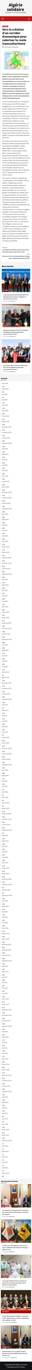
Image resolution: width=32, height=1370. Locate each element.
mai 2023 (4, 596)
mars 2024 (5, 541)
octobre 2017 (6, 955)
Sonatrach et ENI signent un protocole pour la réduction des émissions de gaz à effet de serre (15, 1247)
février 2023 (5, 612)
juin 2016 (4, 1042)
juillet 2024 (5, 519)
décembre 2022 (6, 623)
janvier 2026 (5, 421)
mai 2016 (4, 1048)
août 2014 (5, 1146)
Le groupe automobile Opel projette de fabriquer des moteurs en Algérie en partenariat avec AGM (15, 297)
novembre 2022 (6, 628)
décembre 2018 (6, 879)
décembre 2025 (6, 427)
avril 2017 (5, 988)
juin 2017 (4, 977)
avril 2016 (5, 1053)
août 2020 (5, 770)
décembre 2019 (6, 813)
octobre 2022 (6, 634)
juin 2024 (4, 525)
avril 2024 (5, 536)
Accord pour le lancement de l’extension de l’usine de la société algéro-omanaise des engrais (15, 1212)
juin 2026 (4, 394)
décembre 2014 (6, 1140)
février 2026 (5, 416)
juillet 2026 (5, 389)
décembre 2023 (6, 557)
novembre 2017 (6, 950)
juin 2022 (4, 656)
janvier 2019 (5, 873)
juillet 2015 (5, 1102)
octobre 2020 (6, 759)
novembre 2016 (6, 1015)
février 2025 (5, 481)
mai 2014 (4, 1162)
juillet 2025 (5, 454)
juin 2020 (4, 781)
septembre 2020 (7, 764)
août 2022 (5, 645)
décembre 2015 (6, 1075)
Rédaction (15, 47)
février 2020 (5, 803)
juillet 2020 (5, 775)
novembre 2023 (6, 563)
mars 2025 (5, 476)
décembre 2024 (6, 492)
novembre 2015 (6, 1080)
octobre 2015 (6, 1086)
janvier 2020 (5, 808)
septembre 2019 (7, 830)
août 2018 (5, 901)
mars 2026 (5, 410)
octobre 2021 (6, 694)
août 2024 (5, 514)
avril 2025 (5, 470)
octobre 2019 (6, 824)
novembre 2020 (6, 754)
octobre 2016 (6, 1020)
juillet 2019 (5, 841)
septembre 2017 (7, 961)
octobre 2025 (6, 438)
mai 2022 (4, 661)
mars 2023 (5, 606)
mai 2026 (4, 399)
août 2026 (5, 383)
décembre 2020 (6, 748)
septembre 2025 (7, 443)
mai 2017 (4, 982)
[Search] (29, 19)
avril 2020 (5, 792)
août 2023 (5, 579)
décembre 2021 (6, 683)
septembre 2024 (7, 508)
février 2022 (5, 672)
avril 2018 (5, 922)
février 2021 (5, 737)
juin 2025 (4, 459)
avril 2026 (5, 405)
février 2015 (5, 1129)
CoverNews (11, 1367)
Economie (5, 26)
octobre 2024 (6, 503)
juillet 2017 (5, 971)
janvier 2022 (5, 677)
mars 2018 (5, 928)
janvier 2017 (5, 1004)
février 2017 (5, 999)
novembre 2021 (6, 688)
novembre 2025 (6, 432)
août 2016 (5, 1031)
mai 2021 (4, 721)
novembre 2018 (6, 884)
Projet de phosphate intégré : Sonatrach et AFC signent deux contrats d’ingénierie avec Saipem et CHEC (15, 1318)
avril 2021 (5, 726)
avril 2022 (5, 666)
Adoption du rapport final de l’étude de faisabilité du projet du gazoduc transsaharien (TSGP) (15, 332)
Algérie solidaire (15, 7)
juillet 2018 (5, 906)
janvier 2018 (5, 939)
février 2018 (5, 933)
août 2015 (5, 1097)
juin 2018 (4, 912)
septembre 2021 (7, 699)
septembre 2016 (7, 1026)
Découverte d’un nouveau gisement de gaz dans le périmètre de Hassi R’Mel (16, 256)
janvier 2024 (5, 552)
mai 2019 (4, 852)
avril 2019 (5, 857)
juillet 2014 (5, 1151)
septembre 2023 (7, 574)
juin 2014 (4, 1157)
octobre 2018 (6, 890)
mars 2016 (5, 1059)
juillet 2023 (5, 585)
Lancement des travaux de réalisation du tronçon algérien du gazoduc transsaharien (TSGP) (15, 367)
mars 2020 (5, 797)
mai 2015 (4, 1113)
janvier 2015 (5, 1135)
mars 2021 (5, 732)
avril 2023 (5, 601)
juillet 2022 (5, 650)
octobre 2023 (6, 568)
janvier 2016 (5, 1069)
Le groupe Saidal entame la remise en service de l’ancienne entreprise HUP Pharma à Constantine (14, 1283)
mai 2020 (4, 786)
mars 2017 (5, 993)
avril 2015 (5, 1119)
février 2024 (5, 547)
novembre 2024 (6, 498)
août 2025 (5, 449)
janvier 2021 (5, 743)
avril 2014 (5, 1168)
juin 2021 (4, 715)
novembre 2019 (6, 819)
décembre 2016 (6, 1010)
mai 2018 (4, 917)
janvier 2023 (5, 617)
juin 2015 (4, 1108)
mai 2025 (4, 465)
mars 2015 (5, 1124)
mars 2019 (5, 863)
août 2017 (5, 966)
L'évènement (5, 1205)
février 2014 (5, 1173)
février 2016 (5, 1064)
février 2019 (5, 868)
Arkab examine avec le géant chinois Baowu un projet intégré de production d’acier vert (14, 1353)
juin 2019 (4, 846)
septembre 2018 (7, 895)
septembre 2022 (7, 639)
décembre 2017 (6, 944)
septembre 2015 (7, 1091)
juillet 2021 (5, 710)
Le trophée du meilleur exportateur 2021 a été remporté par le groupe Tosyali (15, 250)
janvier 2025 (5, 487)
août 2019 (5, 835)
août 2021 (5, 705)
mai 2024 (4, 530)
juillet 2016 (5, 1037)
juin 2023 (4, 590)
